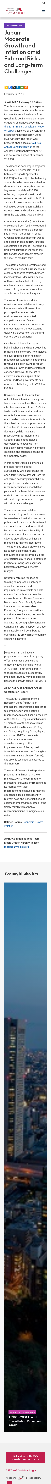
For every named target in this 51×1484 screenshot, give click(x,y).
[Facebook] (10, 87)
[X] (14, 87)
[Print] (26, 87)
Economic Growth (33, 822)
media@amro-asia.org (16, 846)
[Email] (22, 87)
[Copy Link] (6, 87)
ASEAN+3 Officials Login (21, 1470)
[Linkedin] (18, 87)
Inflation (8, 825)
